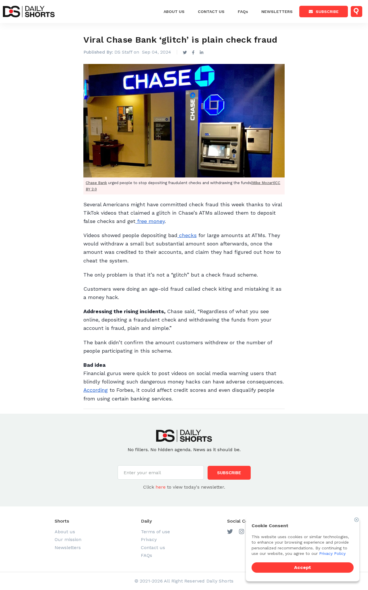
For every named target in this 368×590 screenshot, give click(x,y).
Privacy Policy (332, 553)
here (161, 487)
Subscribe (327, 11)
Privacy (149, 539)
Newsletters (277, 11)
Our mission (68, 539)
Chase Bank (96, 183)
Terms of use (155, 531)
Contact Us (211, 11)
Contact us (153, 547)
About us (174, 11)
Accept (302, 567)
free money (150, 221)
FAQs (243, 11)
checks (187, 235)
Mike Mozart (263, 183)
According (95, 390)
